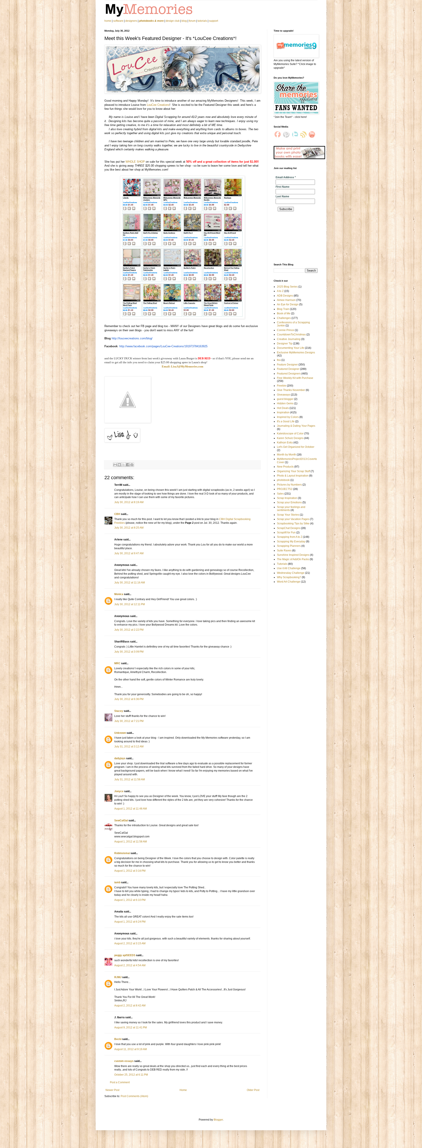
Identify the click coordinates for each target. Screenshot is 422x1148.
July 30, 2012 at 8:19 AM (129, 502)
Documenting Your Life (290, 347)
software (118, 20)
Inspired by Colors (288, 417)
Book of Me (283, 313)
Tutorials (282, 563)
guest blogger (285, 399)
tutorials (202, 20)
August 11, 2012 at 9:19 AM (130, 1049)
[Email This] (115, 464)
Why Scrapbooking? (289, 577)
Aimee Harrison (286, 300)
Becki (118, 1039)
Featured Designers (289, 373)
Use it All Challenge (288, 568)
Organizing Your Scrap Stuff (293, 471)
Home (183, 1090)
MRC (117, 663)
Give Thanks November (291, 390)
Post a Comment (120, 1082)
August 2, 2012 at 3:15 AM (130, 943)
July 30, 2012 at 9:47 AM (129, 553)
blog (184, 20)
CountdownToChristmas (291, 334)
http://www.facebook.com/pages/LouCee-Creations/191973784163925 (163, 346)
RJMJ (118, 977)
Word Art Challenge (288, 581)
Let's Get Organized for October (295, 446)
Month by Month (286, 454)
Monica (118, 594)
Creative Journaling (288, 339)
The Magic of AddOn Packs (293, 559)
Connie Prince (285, 330)
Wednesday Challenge (290, 572)
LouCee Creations (158, 104)
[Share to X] (123, 464)
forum (192, 20)
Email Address (286, 177)
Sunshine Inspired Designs (293, 554)
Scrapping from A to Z (289, 536)
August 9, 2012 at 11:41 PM (130, 1027)
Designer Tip (284, 343)
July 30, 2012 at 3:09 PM (129, 651)
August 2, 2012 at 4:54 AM (130, 965)
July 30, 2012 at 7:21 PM (129, 721)
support (213, 20)
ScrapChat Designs (288, 528)
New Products (285, 466)
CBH (117, 514)
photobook (283, 480)
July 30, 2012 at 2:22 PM (129, 629)
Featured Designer (288, 369)
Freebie (281, 385)
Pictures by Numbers (289, 484)
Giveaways (283, 394)
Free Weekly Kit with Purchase (295, 378)
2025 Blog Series (287, 286)
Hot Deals (283, 408)
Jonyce (119, 791)
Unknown (120, 732)
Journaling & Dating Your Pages (296, 425)
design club (173, 20)
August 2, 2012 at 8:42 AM (130, 1005)
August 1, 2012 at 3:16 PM (130, 870)
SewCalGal (121, 820)
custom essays (124, 1061)
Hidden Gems (285, 403)
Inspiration (283, 412)
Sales (280, 493)
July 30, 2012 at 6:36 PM (129, 699)
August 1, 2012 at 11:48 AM (130, 808)
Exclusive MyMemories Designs (296, 352)
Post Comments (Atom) (134, 1096)
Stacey (118, 711)
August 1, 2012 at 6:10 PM (130, 899)
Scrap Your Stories (288, 514)
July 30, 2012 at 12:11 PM (129, 604)
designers (131, 20)
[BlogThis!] (119, 464)
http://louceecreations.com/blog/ (132, 338)
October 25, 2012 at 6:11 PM (131, 1074)
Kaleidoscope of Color (290, 433)
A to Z (280, 291)
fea (279, 360)
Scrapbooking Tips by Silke (293, 523)
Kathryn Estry (285, 442)
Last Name (282, 196)
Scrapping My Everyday (291, 541)
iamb (117, 882)
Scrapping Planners (289, 545)
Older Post (253, 1090)
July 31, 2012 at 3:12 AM (129, 746)
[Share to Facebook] (128, 464)
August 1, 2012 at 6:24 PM (130, 921)
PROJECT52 (284, 489)
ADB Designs (285, 295)
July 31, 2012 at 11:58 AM (129, 779)
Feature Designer (287, 364)
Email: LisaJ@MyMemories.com (182, 366)
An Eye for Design (287, 304)
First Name (282, 186)
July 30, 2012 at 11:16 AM (129, 582)
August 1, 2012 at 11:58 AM (130, 841)
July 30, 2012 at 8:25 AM (129, 527)
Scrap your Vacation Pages (293, 519)
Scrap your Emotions (289, 502)
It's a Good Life (286, 421)
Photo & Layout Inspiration (292, 475)
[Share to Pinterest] (132, 464)
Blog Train (283, 309)
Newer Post (112, 1090)
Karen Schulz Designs (290, 438)
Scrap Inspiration (287, 498)
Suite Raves (284, 550)
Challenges (284, 318)
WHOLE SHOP (135, 161)
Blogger (218, 1119)
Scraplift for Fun (286, 532)
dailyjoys (120, 758)
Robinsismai (122, 853)
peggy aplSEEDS (124, 955)
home (108, 20)
